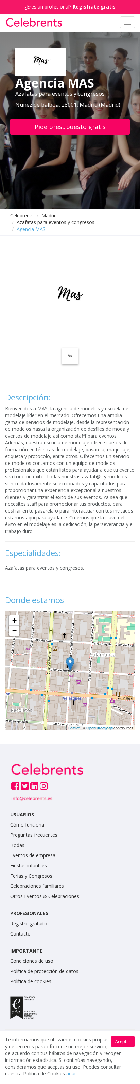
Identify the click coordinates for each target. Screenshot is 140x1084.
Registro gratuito (28, 923)
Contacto (20, 933)
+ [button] (14, 620)
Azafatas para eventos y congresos (55, 222)
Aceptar (122, 1041)
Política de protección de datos (44, 971)
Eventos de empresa (32, 855)
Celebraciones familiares (37, 886)
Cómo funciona (27, 824)
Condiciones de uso (31, 961)
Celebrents (22, 215)
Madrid (49, 215)
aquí (70, 1073)
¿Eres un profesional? (70, 6)
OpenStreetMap (99, 727)
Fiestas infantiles (28, 865)
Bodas (17, 845)
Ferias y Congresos (31, 876)
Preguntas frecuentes (33, 835)
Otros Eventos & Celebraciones (44, 896)
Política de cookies (30, 981)
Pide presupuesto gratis (70, 127)
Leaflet (74, 727)
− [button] (14, 630)
